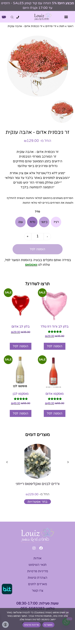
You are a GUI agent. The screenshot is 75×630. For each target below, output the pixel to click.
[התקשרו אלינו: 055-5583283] (17, 17)
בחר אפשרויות (37, 502)
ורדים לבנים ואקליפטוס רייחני (37, 484)
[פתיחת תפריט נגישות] (5, 624)
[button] (66, 17)
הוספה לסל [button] (54, 346)
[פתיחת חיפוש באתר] (12, 17)
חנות (61, 26)
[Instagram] (34, 548)
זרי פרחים (50, 26)
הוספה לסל (37, 249)
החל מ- (37, 494)
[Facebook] (41, 548)
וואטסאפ (31, 265)
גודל (37, 211)
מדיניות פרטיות (31, 624)
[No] (69, 618)
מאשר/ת (48, 624)
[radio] (56, 222)
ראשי (70, 26)
